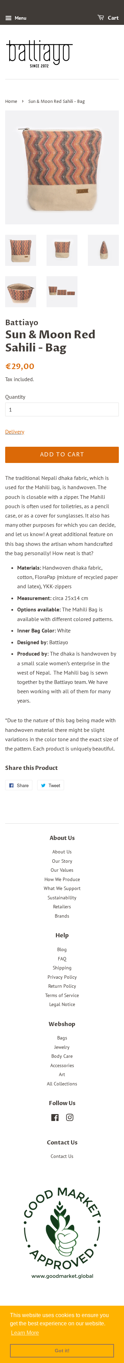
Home (11, 102)
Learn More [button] (25, 1333)
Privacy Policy (62, 977)
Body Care (62, 1056)
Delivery (14, 431)
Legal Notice (62, 1004)
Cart (113, 18)
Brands (62, 916)
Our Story (62, 861)
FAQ (62, 959)
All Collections (62, 1084)
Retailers (62, 906)
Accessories (62, 1065)
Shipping (62, 968)
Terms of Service (62, 995)
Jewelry (62, 1047)
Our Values (62, 870)
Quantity (15, 396)
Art (62, 1074)
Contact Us (62, 1156)
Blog (62, 949)
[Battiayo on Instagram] (69, 1119)
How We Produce (62, 879)
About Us (62, 852)
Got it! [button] (62, 1350)
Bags (62, 1038)
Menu (20, 18)
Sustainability (62, 898)
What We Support (62, 888)
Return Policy (62, 986)
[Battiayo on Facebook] (55, 1119)
